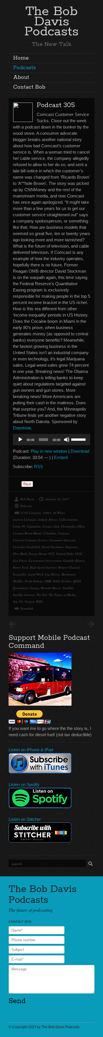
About (21, 77)
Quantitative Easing (26, 588)
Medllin (18, 581)
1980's (47, 513)
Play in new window (49, 451)
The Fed (41, 595)
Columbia (49, 533)
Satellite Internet (24, 595)
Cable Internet (68, 519)
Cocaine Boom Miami (27, 533)
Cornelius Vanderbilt (26, 547)
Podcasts (24, 67)
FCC (51, 554)
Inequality (19, 574)
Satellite (68, 588)
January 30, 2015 (57, 499)
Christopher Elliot (72, 526)
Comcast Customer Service (30, 540)
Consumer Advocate (62, 540)
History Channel (69, 567)
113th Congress (30, 513)
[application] (51, 439)
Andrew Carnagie (24, 519)
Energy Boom (38, 554)
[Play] (20, 439)
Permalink (26, 608)
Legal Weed (35, 574)
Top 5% (18, 601)
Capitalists (34, 526)
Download (80, 451)
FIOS (78, 554)
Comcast (63, 533)
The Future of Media (62, 595)
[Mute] (67, 439)
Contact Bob (29, 87)
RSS (38, 466)
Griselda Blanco (74, 560)
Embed (61, 457)
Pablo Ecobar (62, 581)
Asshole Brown (47, 519)
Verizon (29, 601)
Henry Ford (20, 567)
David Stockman (53, 547)
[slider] (79, 439)
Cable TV (19, 526)
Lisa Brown (52, 574)
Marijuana (69, 574)
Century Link (50, 526)
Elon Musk (20, 554)
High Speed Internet (43, 567)
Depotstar (22, 427)
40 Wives (59, 513)
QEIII (77, 581)
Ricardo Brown (51, 588)
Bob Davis (27, 499)
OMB (47, 581)
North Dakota (34, 581)
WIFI (39, 601)
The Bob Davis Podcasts (51, 21)
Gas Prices (20, 560)
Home (21, 58)
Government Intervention (45, 560)
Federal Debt (64, 554)
